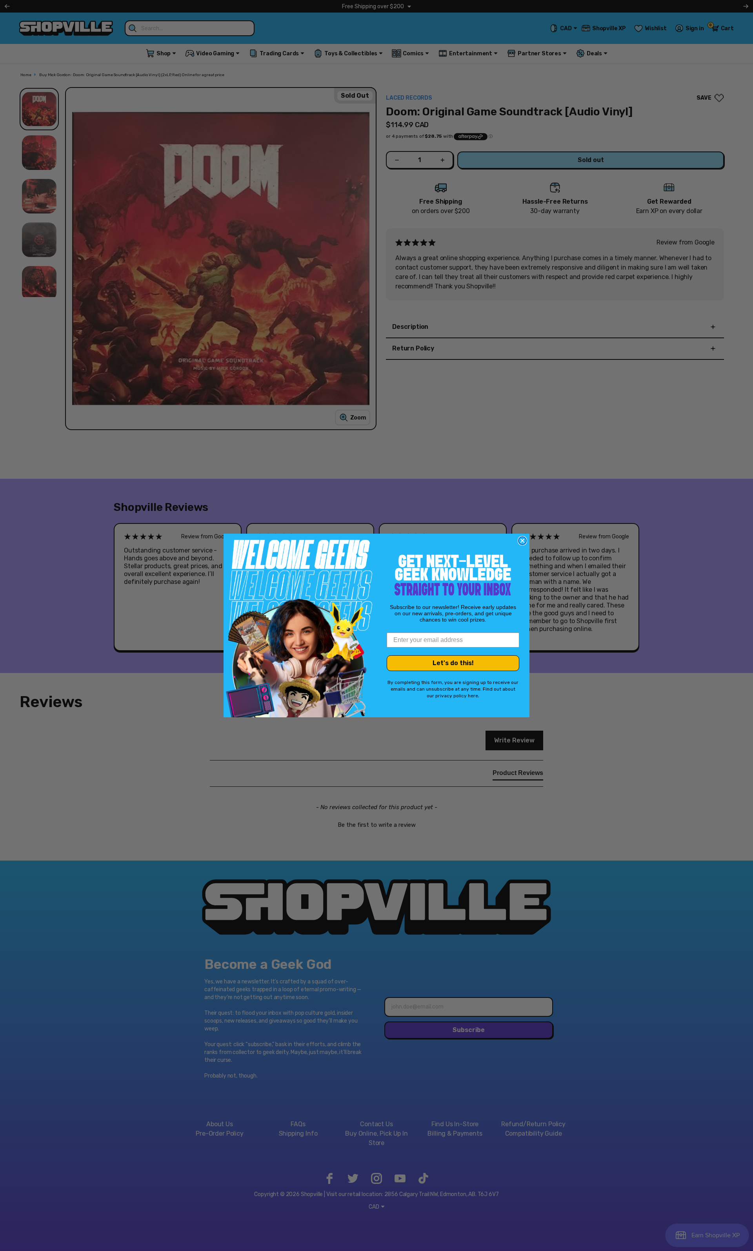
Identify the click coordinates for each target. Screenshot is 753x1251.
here (473, 695)
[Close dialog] (522, 541)
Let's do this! (453, 663)
